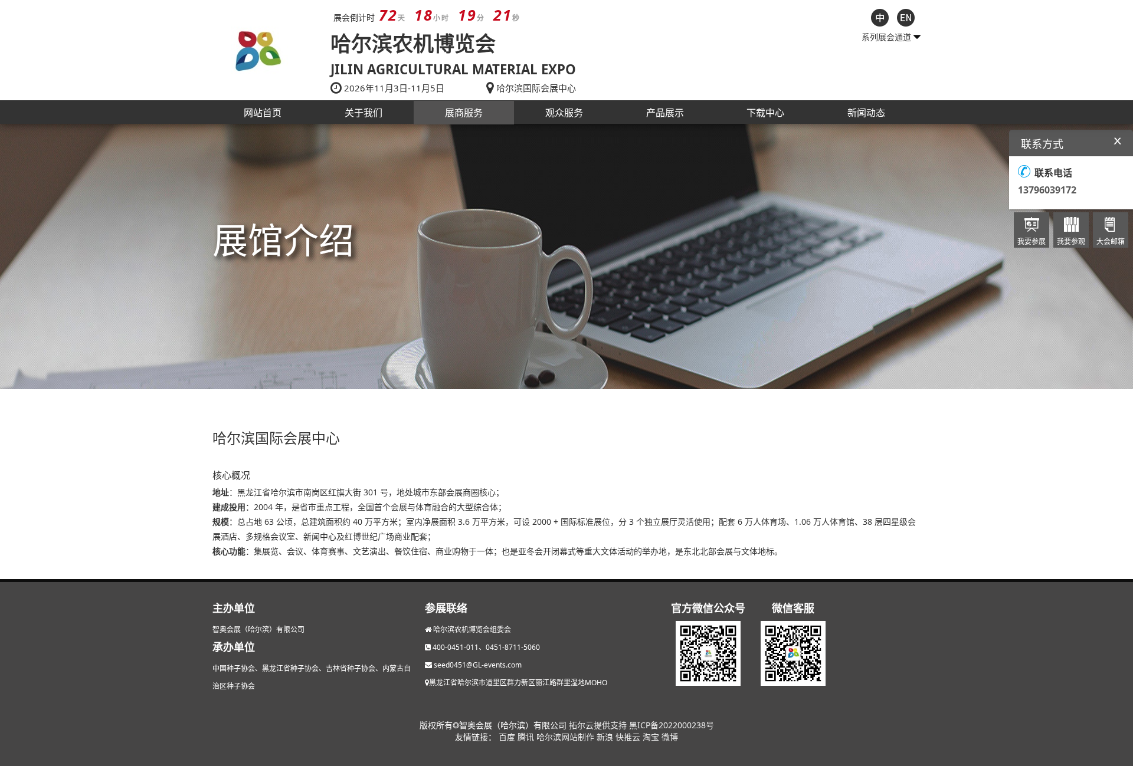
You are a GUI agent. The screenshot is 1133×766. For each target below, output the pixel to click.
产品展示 (665, 112)
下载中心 (765, 112)
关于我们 (363, 112)
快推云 (629, 736)
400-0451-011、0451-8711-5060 (486, 647)
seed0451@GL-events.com (478, 665)
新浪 (606, 736)
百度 (508, 736)
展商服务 (464, 112)
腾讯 (527, 736)
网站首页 (262, 112)
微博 (670, 736)
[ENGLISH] (906, 16)
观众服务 (564, 112)
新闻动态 (866, 112)
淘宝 (652, 736)
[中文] (880, 16)
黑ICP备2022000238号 (671, 725)
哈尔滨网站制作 (566, 736)
